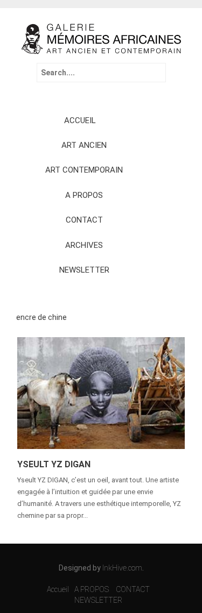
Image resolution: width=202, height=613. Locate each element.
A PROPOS (84, 195)
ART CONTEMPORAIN (84, 170)
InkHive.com (122, 568)
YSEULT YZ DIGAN (53, 464)
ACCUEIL (80, 120)
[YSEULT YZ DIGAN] (101, 392)
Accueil (58, 589)
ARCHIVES (84, 245)
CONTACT (84, 220)
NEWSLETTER (84, 270)
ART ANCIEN (84, 145)
